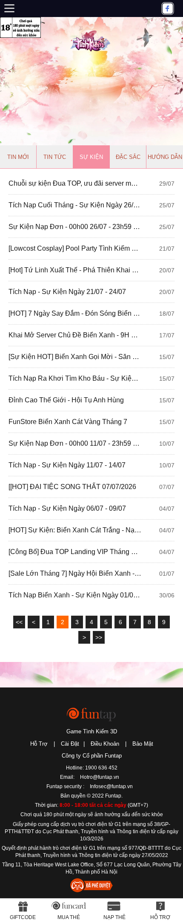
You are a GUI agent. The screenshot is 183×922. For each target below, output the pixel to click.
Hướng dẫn (165, 157)
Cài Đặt (70, 744)
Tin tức (54, 157)
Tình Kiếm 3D (91, 40)
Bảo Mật (142, 744)
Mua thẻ (68, 917)
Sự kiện (91, 157)
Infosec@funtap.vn (111, 786)
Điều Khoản (105, 744)
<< (19, 622)
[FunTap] (91, 714)
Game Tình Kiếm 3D (91, 731)
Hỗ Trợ (39, 744)
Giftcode (23, 917)
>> (98, 637)
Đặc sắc (128, 157)
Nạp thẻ (114, 917)
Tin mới (18, 157)
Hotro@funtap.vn (99, 777)
